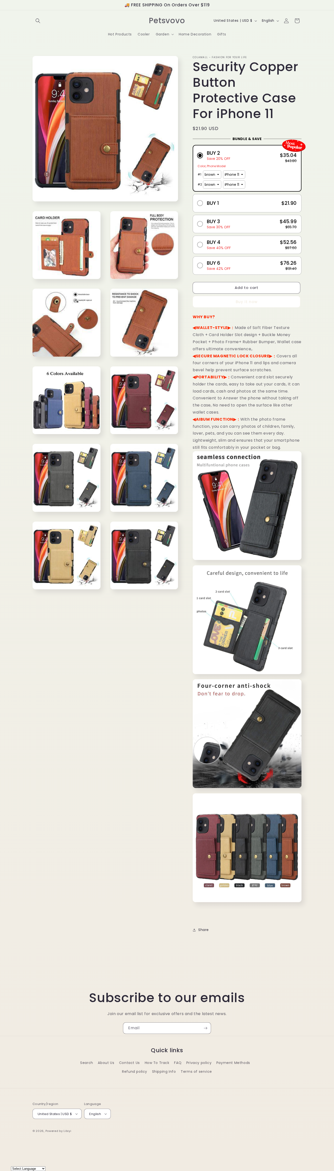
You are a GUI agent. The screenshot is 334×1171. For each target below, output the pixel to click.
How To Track (157, 1062)
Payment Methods (233, 1062)
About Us (106, 1062)
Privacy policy (199, 1062)
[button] (38, 20)
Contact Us (129, 1062)
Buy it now (246, 301)
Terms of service (196, 1071)
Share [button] (203, 929)
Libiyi (67, 1131)
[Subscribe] (205, 1028)
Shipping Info (164, 1071)
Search (86, 1062)
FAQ (177, 1062)
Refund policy (134, 1071)
